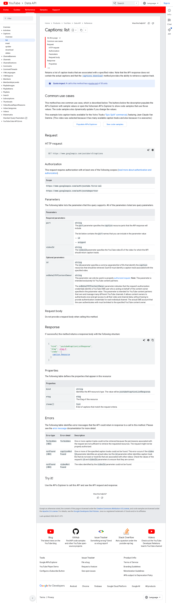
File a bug (86, 562)
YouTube (14, 3)
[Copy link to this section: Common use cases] (77, 96)
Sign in (167, 3)
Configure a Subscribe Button (52, 571)
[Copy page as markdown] (81, 30)
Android (73, 586)
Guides (17, 10)
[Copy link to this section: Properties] (61, 370)
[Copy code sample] (153, 340)
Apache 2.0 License (50, 511)
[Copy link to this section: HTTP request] (65, 144)
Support (56, 10)
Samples (44, 10)
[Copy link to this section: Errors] (56, 418)
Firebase (98, 586)
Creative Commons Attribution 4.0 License (113, 509)
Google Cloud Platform (117, 586)
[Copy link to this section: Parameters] (62, 199)
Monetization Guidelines (134, 571)
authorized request (122, 278)
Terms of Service (131, 562)
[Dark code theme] (153, 150)
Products (56, 23)
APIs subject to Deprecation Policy (138, 575)
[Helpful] (149, 23)
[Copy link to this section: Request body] (65, 311)
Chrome (85, 586)
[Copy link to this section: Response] (62, 327)
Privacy (51, 597)
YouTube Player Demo (49, 567)
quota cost (93, 83)
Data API (30, 3)
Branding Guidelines (132, 567)
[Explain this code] (148, 150)
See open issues (89, 571)
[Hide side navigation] (32, 598)
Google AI (136, 586)
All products (150, 586)
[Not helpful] (153, 23)
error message (60, 428)
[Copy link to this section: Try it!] (55, 478)
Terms (42, 597)
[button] (17, 30)
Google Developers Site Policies (86, 511)
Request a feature (89, 567)
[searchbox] (18, 18)
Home (6, 10)
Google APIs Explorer (48, 562)
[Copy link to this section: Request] (60, 135)
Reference (30, 10)
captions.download (93, 76)
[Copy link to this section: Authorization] (64, 164)
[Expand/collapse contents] (59, 38)
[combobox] (125, 3)
